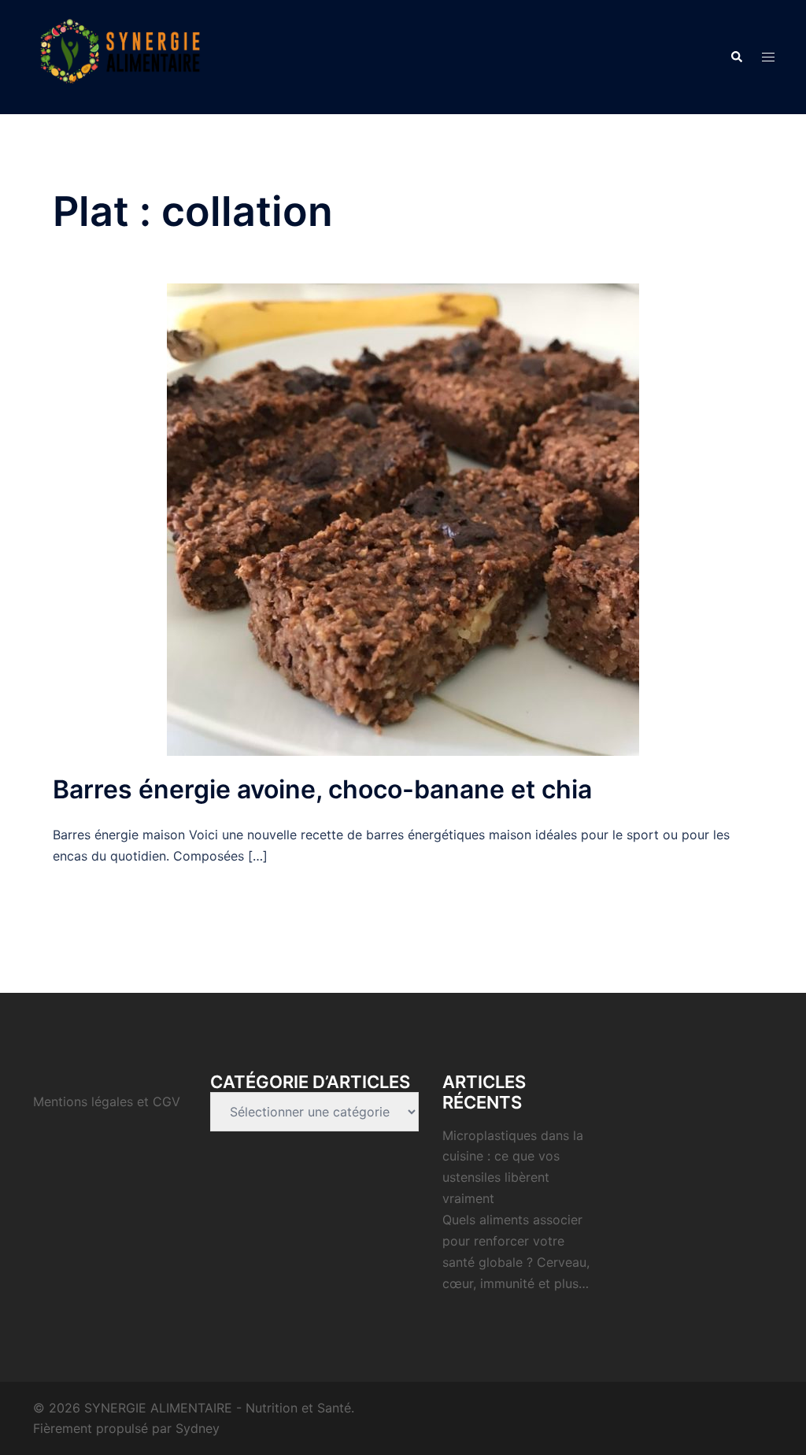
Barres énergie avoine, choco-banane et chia (322, 789)
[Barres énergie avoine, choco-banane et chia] (403, 519)
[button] (736, 56)
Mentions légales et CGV (106, 1101)
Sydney (198, 1428)
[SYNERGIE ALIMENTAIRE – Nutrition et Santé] (120, 56)
